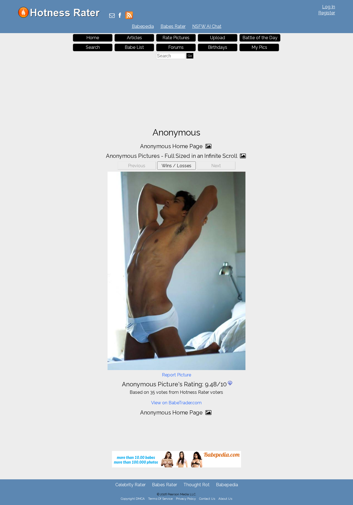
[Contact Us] (112, 15)
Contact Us (207, 499)
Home (92, 37)
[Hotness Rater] (61, 16)
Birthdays (217, 47)
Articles (134, 37)
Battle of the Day (259, 37)
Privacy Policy (186, 499)
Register (326, 12)
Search (93, 47)
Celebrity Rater (130, 484)
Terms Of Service (160, 499)
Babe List (134, 47)
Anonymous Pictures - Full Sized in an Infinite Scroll (172, 156)
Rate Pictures (175, 37)
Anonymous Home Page (172, 146)
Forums (176, 47)
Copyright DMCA (133, 499)
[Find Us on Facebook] (119, 15)
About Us (225, 499)
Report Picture (176, 375)
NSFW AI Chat (206, 26)
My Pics (259, 47)
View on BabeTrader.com (176, 402)
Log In (328, 6)
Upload (217, 37)
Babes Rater (173, 26)
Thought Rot (196, 484)
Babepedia (143, 26)
